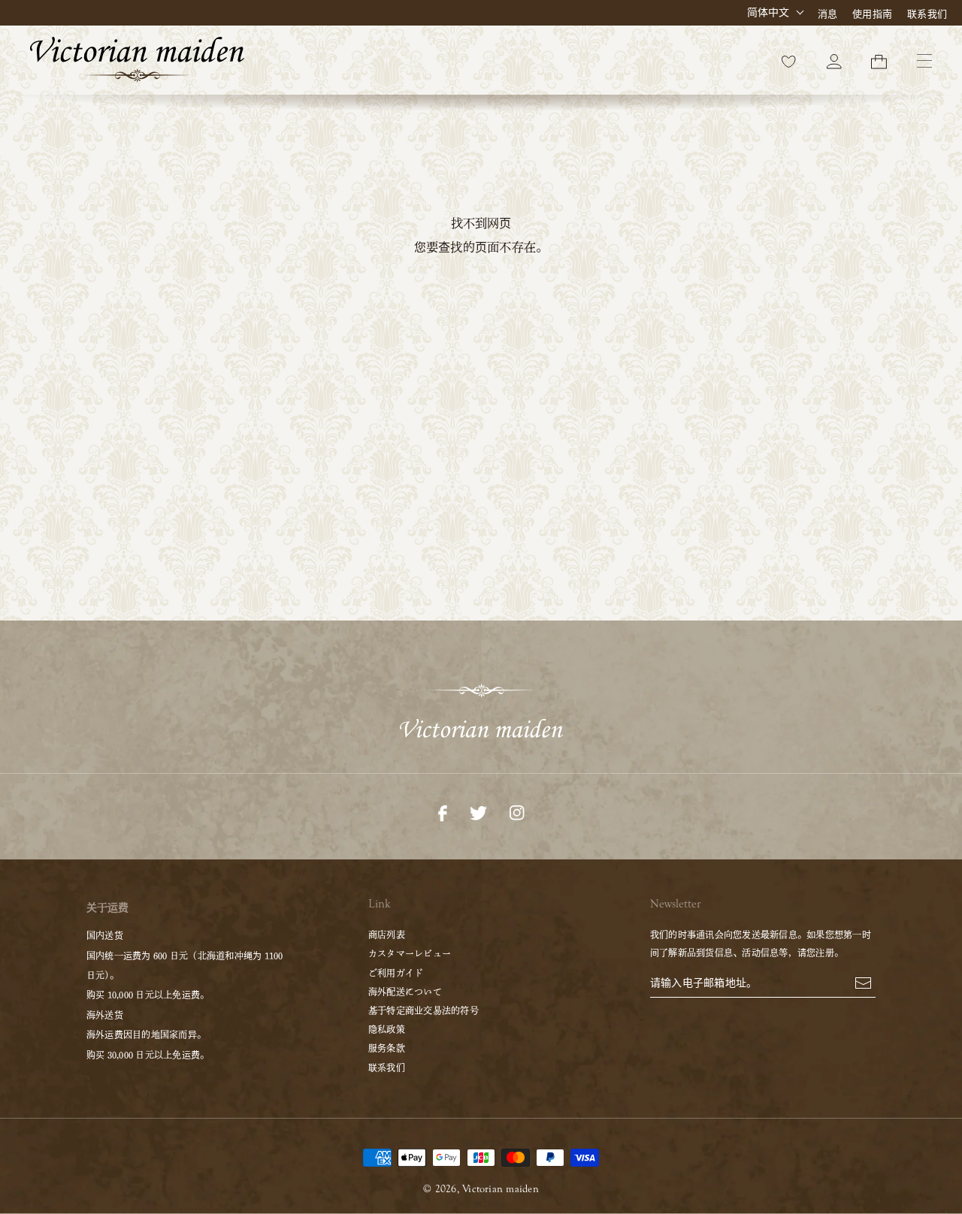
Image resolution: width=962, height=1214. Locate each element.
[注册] (863, 981)
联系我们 (927, 14)
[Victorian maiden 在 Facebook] (442, 811)
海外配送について (405, 991)
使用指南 (872, 14)
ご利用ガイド (395, 972)
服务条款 (386, 1047)
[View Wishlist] (789, 60)
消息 (827, 14)
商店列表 (386, 934)
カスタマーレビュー (409, 953)
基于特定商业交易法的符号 (423, 1010)
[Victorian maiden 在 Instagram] (516, 811)
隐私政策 (386, 1029)
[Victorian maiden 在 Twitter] (478, 811)
